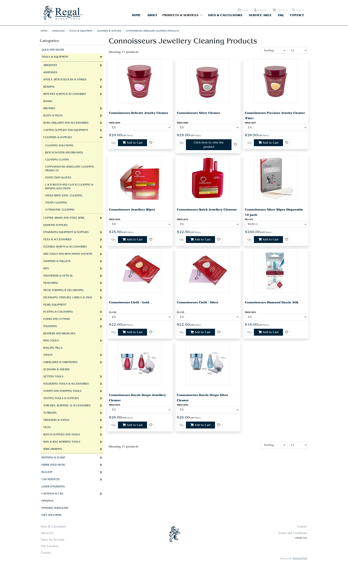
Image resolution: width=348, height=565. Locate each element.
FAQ (280, 15)
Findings (47, 501)
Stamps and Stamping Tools (62, 391)
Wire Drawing (52, 449)
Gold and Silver (53, 49)
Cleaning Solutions (59, 145)
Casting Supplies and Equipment (65, 130)
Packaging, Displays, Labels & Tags (67, 297)
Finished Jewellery (55, 508)
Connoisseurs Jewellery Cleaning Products (152, 31)
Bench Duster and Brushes (64, 152)
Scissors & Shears (56, 369)
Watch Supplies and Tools (61, 434)
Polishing (50, 326)
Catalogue (58, 31)
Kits (46, 268)
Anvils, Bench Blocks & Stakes (64, 79)
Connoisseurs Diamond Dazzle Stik (271, 302)
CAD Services (51, 479)
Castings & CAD (52, 493)
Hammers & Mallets (57, 261)
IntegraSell (300, 558)
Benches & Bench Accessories (64, 94)
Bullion (47, 472)
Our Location (49, 546)
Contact (297, 15)
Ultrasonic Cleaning (59, 209)
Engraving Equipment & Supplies (66, 232)
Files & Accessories (57, 239)
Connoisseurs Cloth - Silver (197, 302)
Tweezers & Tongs (56, 420)
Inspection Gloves (58, 177)
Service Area (260, 15)
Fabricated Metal (53, 464)
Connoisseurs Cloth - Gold (129, 302)
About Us (47, 533)
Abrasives (50, 65)
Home (136, 15)
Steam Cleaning (56, 202)
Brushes (49, 108)
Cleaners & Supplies (109, 31)
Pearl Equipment (54, 304)
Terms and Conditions (292, 533)
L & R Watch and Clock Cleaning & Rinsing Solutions (69, 186)
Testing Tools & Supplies (61, 398)
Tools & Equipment (80, 31)
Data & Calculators (225, 15)
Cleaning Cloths (57, 159)
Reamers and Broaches (59, 333)
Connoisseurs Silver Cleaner (198, 113)
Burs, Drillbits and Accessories (65, 122)
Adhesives (50, 72)
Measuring (50, 283)
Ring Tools (51, 340)
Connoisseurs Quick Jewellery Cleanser (207, 209)
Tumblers (50, 412)
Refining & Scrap (53, 457)
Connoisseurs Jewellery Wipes (132, 209)
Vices (47, 427)
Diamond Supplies (55, 225)
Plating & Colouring (58, 311)
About (152, 15)
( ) (282, 10)
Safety (48, 355)
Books (47, 101)
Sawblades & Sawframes (60, 362)
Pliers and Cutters (56, 319)
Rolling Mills (53, 348)
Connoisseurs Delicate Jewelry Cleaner (138, 113)
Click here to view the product (209, 145)
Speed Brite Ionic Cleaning (63, 195)
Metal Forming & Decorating (63, 290)
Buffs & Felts (52, 115)
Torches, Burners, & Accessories (67, 405)
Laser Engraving (53, 486)
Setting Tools (53, 376)
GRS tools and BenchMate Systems (67, 254)
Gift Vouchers (52, 515)
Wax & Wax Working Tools (61, 441)
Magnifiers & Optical (58, 275)
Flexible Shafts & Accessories (65, 246)
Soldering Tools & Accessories (66, 383)
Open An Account (52, 539)
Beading (49, 86)
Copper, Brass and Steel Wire (63, 217)
